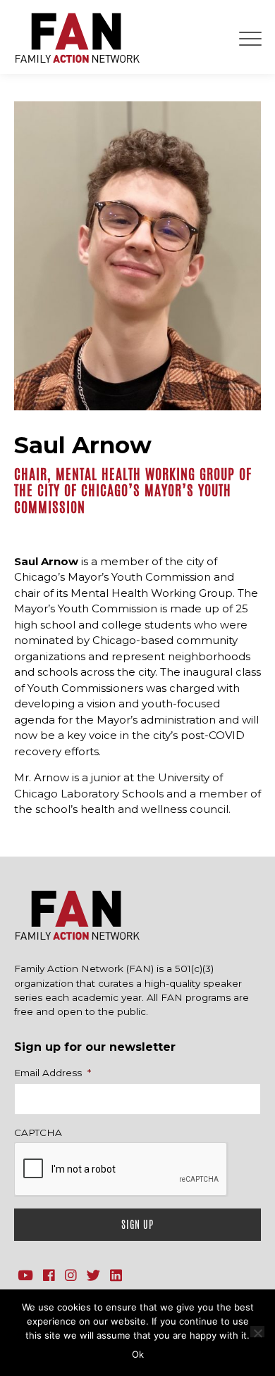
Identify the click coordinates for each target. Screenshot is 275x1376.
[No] (257, 1331)
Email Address (52, 1072)
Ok (138, 1354)
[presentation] (121, 1169)
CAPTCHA (38, 1132)
